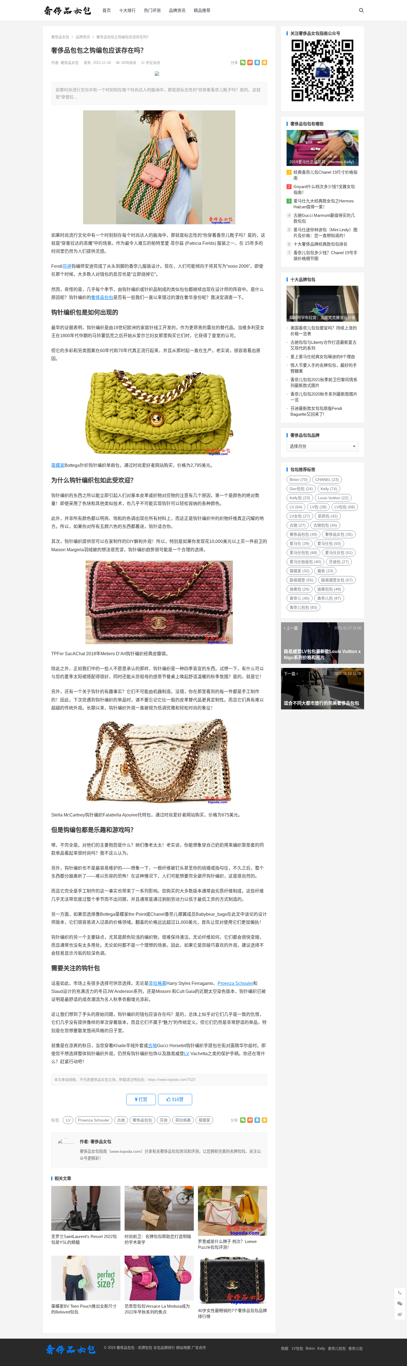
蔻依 (325, 571)
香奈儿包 (329, 598)
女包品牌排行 (164, 1348)
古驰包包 (325, 525)
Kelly (329, 488)
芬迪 (67, 266)
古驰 (152, 1045)
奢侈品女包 (60, 37)
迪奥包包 (329, 589)
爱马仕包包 (303, 552)
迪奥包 (300, 589)
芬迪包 (339, 562)
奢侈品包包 (102, 297)
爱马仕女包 (339, 552)
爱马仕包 (329, 543)
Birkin (299, 479)
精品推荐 (202, 10)
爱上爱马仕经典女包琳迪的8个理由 (322, 356)
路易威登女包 (337, 580)
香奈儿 (300, 598)
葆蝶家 (58, 465)
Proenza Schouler (235, 983)
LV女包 (300, 516)
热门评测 (152, 10)
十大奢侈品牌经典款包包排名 (320, 244)
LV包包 (344, 507)
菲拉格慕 (157, 983)
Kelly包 (300, 498)
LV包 (318, 507)
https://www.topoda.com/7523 (171, 1080)
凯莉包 (328, 516)
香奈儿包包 (303, 607)
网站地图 (182, 1348)
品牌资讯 (177, 10)
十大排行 (127, 10)
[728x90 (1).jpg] (157, 74)
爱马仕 (300, 543)
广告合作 (199, 1348)
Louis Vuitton (333, 498)
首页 (106, 10)
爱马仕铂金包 (305, 562)
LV (186, 1053)
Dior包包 (301, 488)
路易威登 (301, 580)
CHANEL (327, 479)
